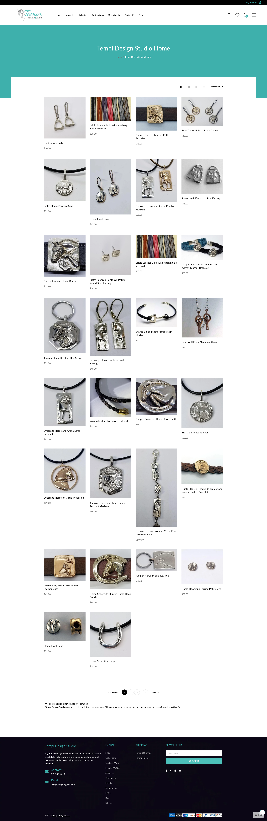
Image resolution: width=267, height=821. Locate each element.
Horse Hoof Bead (53, 645)
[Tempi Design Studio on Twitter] (171, 770)
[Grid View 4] (182, 87)
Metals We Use (114, 15)
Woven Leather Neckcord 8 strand (109, 421)
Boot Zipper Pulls (53, 142)
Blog (107, 798)
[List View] (204, 87)
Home (59, 15)
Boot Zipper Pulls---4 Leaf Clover (199, 130)
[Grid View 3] (190, 87)
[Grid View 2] (198, 87)
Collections (110, 757)
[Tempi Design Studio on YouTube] (180, 770)
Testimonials (111, 788)
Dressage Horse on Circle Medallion (64, 497)
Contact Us (129, 15)
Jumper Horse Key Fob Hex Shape (63, 357)
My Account (252, 2)
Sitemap (109, 803)
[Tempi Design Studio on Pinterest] (175, 770)
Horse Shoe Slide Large (103, 661)
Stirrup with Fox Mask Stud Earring (200, 198)
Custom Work (98, 15)
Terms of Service (143, 752)
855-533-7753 (58, 773)
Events (141, 15)
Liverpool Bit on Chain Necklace (199, 342)
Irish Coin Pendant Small (194, 432)
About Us (70, 15)
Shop (107, 752)
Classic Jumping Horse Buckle (60, 281)
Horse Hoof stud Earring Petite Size (201, 588)
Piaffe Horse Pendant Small (59, 205)
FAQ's (108, 793)
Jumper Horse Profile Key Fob (152, 575)
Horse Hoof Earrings (101, 218)
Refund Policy (142, 757)
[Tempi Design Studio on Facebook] (166, 770)
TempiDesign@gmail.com (63, 784)
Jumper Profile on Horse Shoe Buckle (156, 419)
